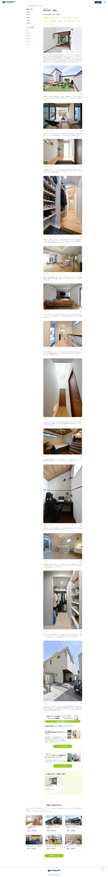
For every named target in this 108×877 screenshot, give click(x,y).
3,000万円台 (28, 17)
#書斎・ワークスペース (48, 525)
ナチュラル (28, 38)
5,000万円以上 (28, 23)
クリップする (102, 868)
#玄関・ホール (46, 166)
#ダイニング (46, 274)
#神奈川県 (46, 17)
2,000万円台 (28, 14)
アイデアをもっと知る (62, 746)
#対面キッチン (76, 17)
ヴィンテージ (28, 44)
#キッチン (53, 274)
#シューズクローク (47, 236)
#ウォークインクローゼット (49, 631)
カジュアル (28, 41)
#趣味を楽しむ (53, 21)
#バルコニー (46, 93)
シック (27, 46)
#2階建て (69, 17)
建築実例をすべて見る (54, 855)
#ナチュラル (46, 21)
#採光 (65, 21)
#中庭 (78, 21)
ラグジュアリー (28, 35)
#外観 (45, 703)
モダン (27, 30)
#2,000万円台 (52, 17)
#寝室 (45, 456)
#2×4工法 (64, 17)
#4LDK (58, 17)
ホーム (27, 5)
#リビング (46, 311)
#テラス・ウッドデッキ (48, 24)
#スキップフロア (71, 21)
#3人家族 (60, 21)
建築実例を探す (32, 5)
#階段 (45, 419)
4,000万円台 (28, 20)
